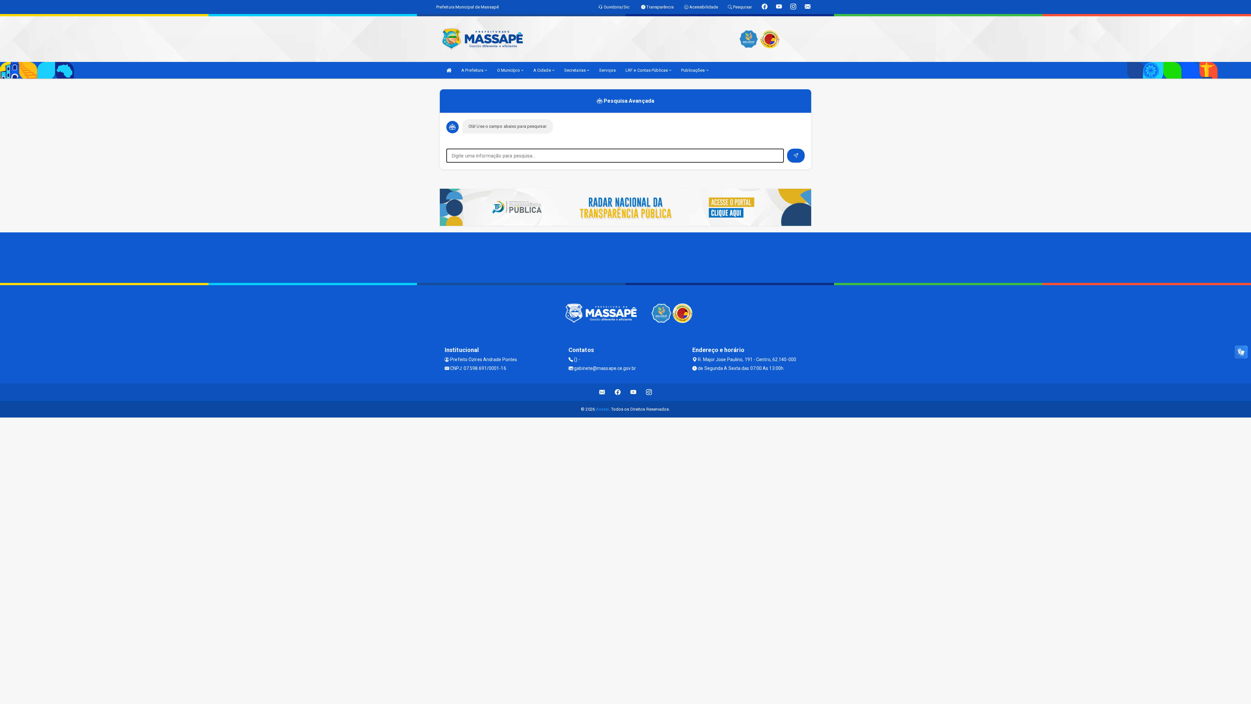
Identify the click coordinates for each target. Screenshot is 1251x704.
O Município (509, 70)
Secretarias (575, 70)
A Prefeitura (472, 70)
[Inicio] (449, 70)
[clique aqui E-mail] (602, 392)
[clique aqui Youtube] (633, 392)
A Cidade (542, 70)
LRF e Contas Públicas (647, 70)
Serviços (607, 70)
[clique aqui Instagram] (649, 392)
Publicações (693, 70)
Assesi (602, 409)
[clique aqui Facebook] (618, 392)
